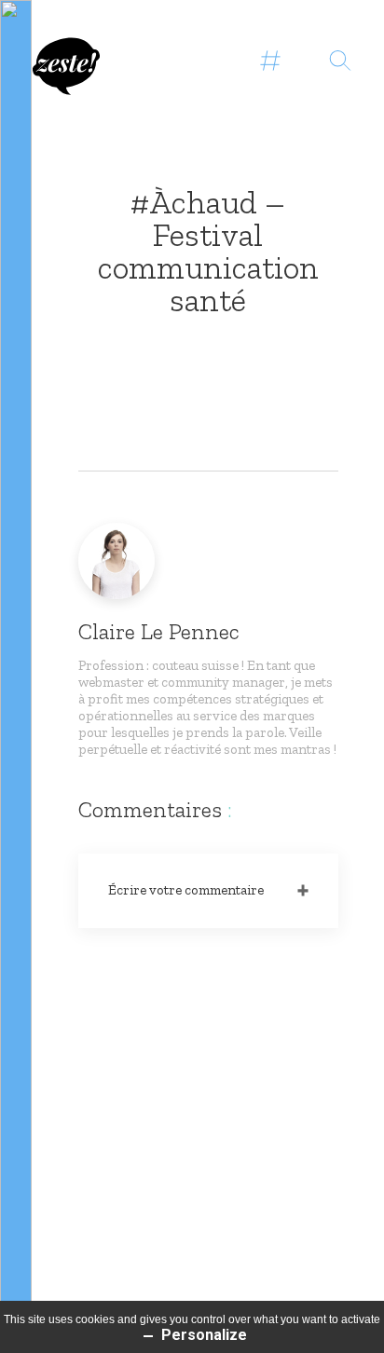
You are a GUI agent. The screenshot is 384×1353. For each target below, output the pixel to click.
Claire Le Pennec (159, 631)
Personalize (202, 1335)
